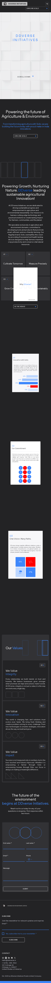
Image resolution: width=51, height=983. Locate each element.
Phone (28, 856)
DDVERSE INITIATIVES (17, 4)
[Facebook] (12, 958)
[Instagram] (3, 958)
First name (7, 843)
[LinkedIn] (9, 958)
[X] (15, 958)
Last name (30, 843)
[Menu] (47, 4)
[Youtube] (6, 958)
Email (5, 856)
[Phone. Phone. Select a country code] (30, 859)
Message (6, 868)
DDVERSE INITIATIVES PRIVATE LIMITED (17, 905)
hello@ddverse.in (9, 960)
